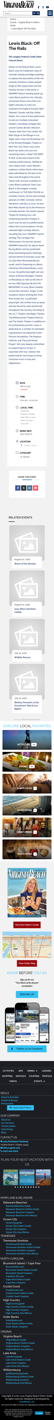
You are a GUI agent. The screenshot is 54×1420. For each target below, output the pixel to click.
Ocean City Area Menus (17, 1232)
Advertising (7, 1129)
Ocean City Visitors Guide (18, 1226)
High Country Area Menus (19, 1313)
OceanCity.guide (14, 1223)
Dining (23, 766)
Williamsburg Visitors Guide (20, 1376)
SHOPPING (7, 1076)
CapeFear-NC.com (15, 1276)
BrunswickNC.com (15, 1267)
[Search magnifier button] (38, 13)
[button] (50, 13)
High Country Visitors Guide (20, 1307)
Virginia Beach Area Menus (19, 1349)
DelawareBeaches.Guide (18, 1206)
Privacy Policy (48, 1413)
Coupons (34, 1076)
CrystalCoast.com (14, 1290)
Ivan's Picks (24, 788)
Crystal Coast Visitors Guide (20, 1293)
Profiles (47, 1076)
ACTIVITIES (8, 1071)
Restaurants (7, 1103)
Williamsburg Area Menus (19, 1383)
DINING (31, 1071)
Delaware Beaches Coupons (20, 1212)
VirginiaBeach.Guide (16, 1340)
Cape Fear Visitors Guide (18, 1279)
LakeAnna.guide (14, 1356)
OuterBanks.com (14, 1320)
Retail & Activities (10, 1097)
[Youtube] (47, 7)
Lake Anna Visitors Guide (18, 1360)
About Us (5, 1120)
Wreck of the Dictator (25, 563)
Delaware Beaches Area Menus (21, 1215)
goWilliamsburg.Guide (17, 1373)
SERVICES (21, 1076)
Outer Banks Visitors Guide (19, 1323)
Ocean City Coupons (16, 1229)
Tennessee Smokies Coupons (21, 1250)
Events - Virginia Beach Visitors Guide (25, 24)
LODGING (46, 1071)
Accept (39, 1413)
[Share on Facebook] (17, 488)
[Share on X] (23, 488)
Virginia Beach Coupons (18, 1346)
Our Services (7, 1123)
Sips (20, 1071)
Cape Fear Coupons (15, 1282)
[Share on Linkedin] (29, 488)
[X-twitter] (43, 7)
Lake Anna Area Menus (17, 1366)
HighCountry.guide (15, 1303)
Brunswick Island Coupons (19, 1273)
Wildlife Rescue (22, 657)
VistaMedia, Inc (26, 1401)
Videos (13, 1081)
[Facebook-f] (38, 7)
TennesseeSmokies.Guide (19, 1244)
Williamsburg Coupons (17, 1380)
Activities (23, 744)
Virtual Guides (8, 1126)
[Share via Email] (35, 488)
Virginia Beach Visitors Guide (20, 1343)
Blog (3, 1132)
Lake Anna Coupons (16, 1363)
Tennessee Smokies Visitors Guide (23, 1247)
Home (13, 19)
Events (38, 1081)
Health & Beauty (9, 1100)
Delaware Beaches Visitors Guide (22, 1209)
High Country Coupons (17, 1310)
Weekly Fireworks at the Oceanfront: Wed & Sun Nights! (26, 705)
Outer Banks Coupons (17, 1326)
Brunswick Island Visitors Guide (21, 1270)
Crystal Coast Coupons (17, 1296)
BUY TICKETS (26, 434)
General (26, 457)
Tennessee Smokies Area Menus (22, 1253)
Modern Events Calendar (31, 719)
